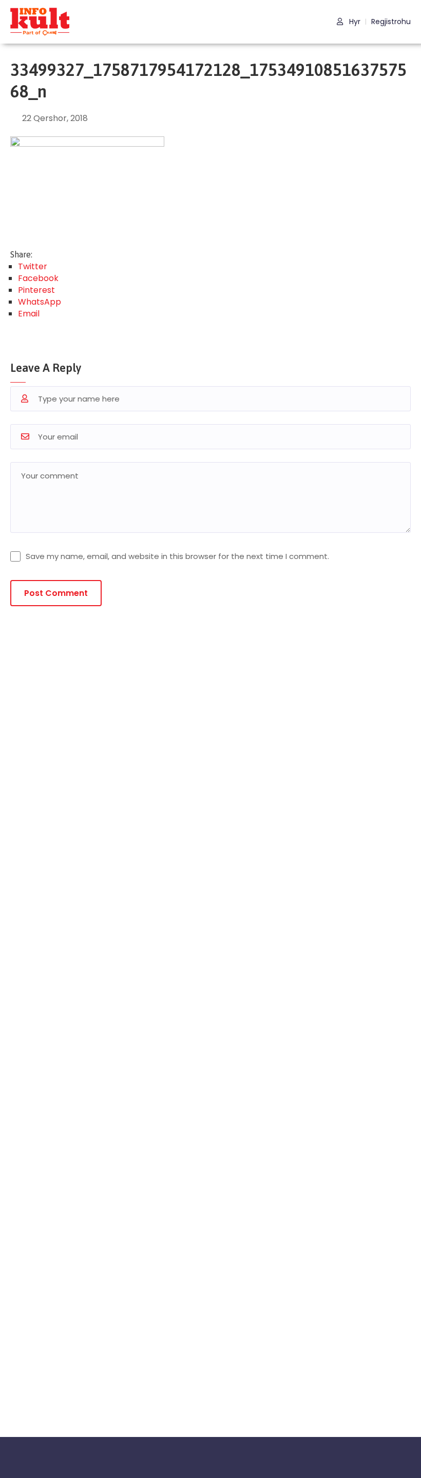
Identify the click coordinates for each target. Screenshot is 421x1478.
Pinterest (36, 290)
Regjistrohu (391, 21)
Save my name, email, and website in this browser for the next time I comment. (177, 556)
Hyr (353, 21)
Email (29, 313)
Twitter (32, 266)
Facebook (38, 278)
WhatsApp (39, 302)
